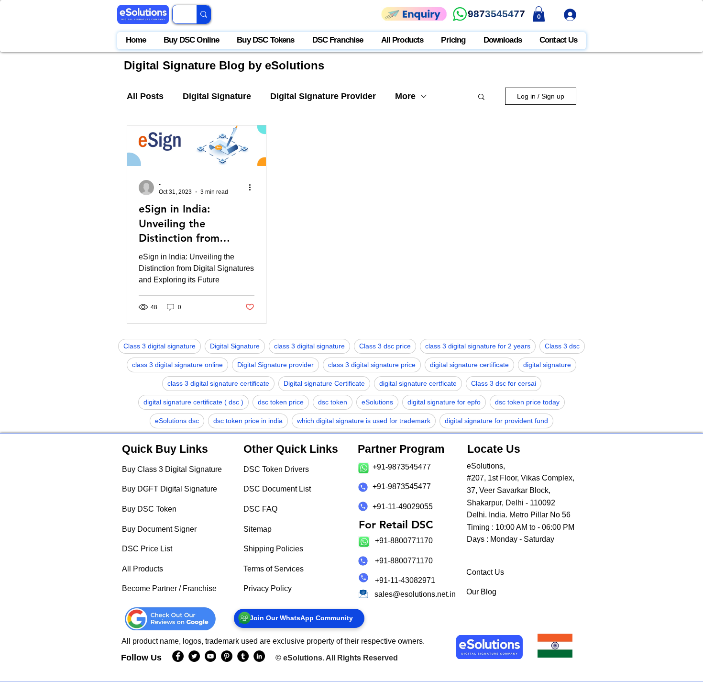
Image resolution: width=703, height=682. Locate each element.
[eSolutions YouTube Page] (210, 656)
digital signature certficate (418, 383)
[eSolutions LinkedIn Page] (259, 656)
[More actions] (253, 187)
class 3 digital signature (309, 346)
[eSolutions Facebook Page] (178, 656)
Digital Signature (217, 96)
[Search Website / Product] (203, 14)
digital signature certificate (469, 365)
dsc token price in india (248, 421)
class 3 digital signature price (372, 365)
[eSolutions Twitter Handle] (194, 656)
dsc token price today (527, 402)
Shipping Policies (273, 549)
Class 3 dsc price (385, 346)
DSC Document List (277, 489)
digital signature (547, 365)
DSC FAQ (260, 509)
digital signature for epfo (444, 402)
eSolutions (377, 402)
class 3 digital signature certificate (218, 383)
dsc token (332, 402)
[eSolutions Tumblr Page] (243, 656)
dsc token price (281, 402)
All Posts (145, 96)
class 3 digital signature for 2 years (477, 346)
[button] (481, 97)
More (405, 96)
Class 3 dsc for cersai (503, 383)
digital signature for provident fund (496, 421)
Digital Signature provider (275, 365)
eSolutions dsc (177, 421)
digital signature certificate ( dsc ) (193, 402)
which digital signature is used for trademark (363, 421)
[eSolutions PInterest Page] (226, 656)
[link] (538, 14)
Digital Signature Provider (323, 96)
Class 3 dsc (562, 346)
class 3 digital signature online (177, 365)
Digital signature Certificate (324, 383)
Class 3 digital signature (159, 346)
